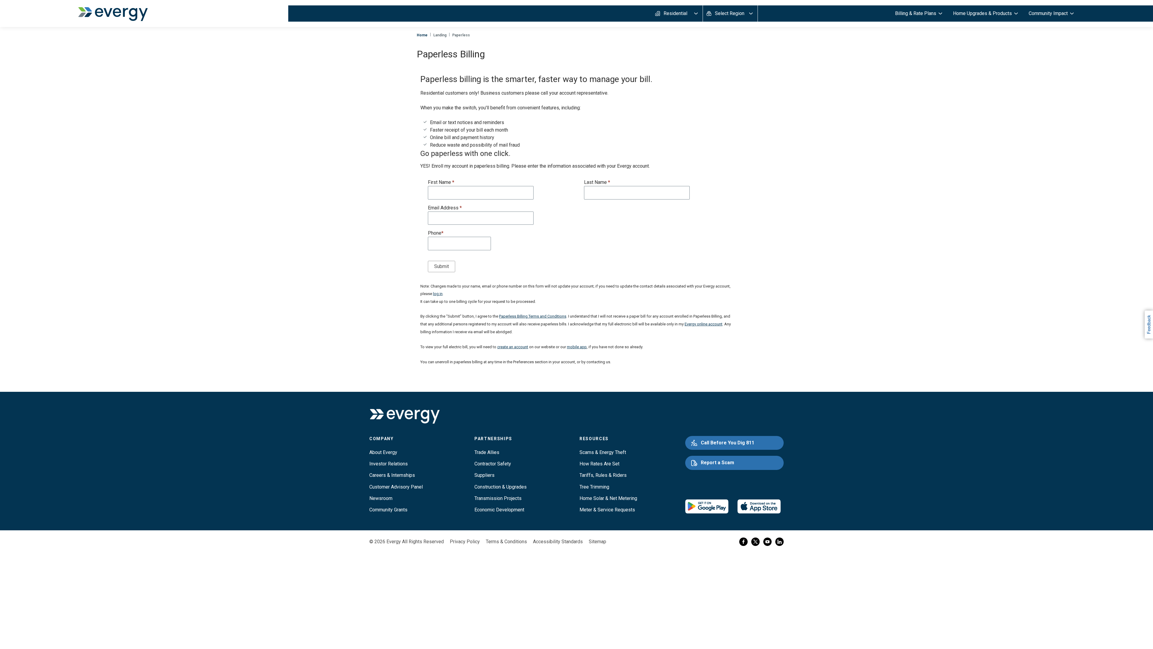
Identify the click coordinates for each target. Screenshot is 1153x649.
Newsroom (380, 498)
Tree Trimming (594, 487)
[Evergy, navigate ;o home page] (404, 416)
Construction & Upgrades (500, 487)
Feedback (1148, 324)
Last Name (597, 182)
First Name (441, 182)
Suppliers (484, 475)
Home (422, 35)
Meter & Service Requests (607, 510)
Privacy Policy (465, 541)
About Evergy (383, 452)
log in (438, 293)
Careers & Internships (392, 475)
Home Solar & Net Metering (608, 498)
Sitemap (597, 541)
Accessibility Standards (558, 541)
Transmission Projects (498, 498)
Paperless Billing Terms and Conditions (532, 316)
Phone (435, 233)
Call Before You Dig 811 (727, 443)
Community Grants (388, 510)
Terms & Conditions (506, 541)
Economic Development (499, 510)
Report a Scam (717, 462)
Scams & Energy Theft (603, 452)
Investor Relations (388, 464)
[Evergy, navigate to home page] (113, 13)
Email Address (445, 208)
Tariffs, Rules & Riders (603, 475)
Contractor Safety (492, 464)
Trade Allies (486, 452)
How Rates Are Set (599, 464)
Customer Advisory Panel (396, 487)
